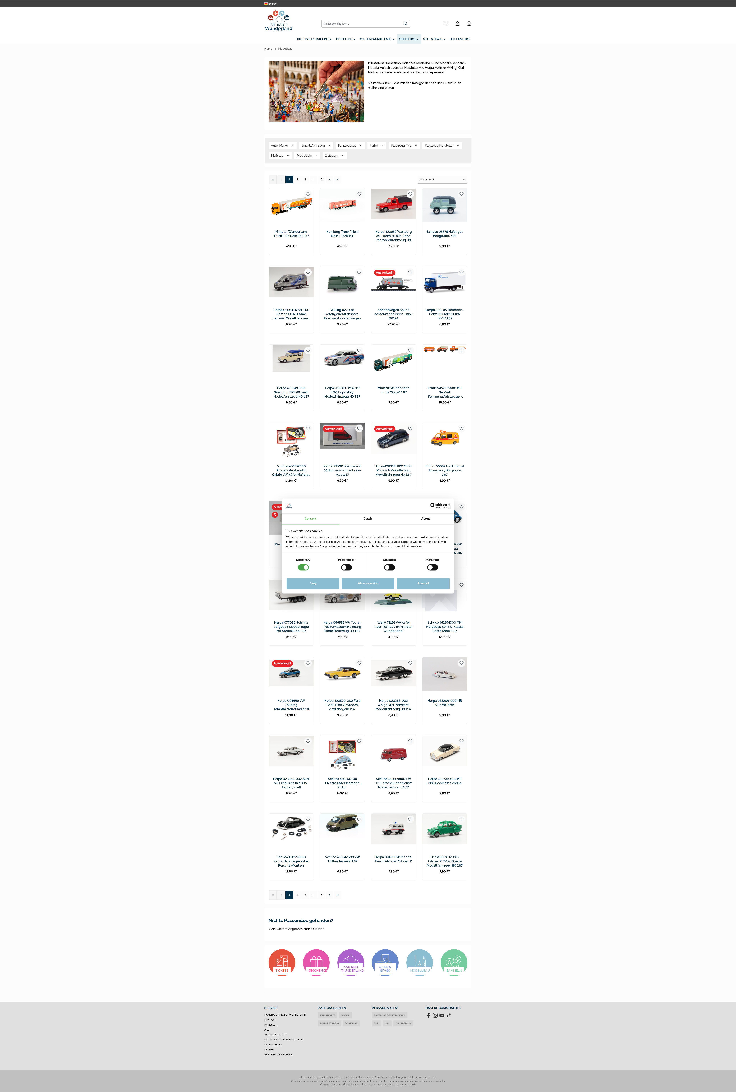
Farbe (374, 145)
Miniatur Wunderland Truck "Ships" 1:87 (394, 390)
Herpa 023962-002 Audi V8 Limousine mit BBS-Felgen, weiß (291, 783)
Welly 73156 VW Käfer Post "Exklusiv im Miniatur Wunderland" (394, 627)
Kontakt (270, 1019)
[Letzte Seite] (337, 179)
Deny (313, 583)
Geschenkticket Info (278, 1054)
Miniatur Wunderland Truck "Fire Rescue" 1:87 (291, 234)
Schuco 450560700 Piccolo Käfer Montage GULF (342, 783)
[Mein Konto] (457, 23)
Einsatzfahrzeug (313, 145)
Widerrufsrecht (275, 1034)
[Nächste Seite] (329, 179)
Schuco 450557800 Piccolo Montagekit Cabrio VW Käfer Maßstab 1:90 (291, 470)
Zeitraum (332, 155)
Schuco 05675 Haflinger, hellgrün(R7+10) (445, 234)
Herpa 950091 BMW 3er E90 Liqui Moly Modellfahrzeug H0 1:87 (342, 392)
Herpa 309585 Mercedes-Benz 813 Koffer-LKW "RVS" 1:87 (445, 314)
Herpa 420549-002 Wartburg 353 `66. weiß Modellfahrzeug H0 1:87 (291, 392)
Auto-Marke (280, 145)
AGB (266, 1029)
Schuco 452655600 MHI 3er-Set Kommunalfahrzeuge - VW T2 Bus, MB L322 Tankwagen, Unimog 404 (444, 392)
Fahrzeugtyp (347, 145)
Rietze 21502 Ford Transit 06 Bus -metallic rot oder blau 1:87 (342, 470)
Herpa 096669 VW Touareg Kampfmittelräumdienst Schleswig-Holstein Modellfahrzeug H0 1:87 (291, 705)
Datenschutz (273, 1044)
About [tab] (425, 518)
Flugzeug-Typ (401, 145)
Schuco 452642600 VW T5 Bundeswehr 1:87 (342, 859)
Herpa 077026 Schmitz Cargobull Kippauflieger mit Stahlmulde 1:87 (291, 627)
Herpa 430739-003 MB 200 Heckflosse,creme (445, 781)
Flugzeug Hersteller (439, 145)
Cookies (269, 1049)
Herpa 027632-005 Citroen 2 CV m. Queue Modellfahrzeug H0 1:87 (445, 861)
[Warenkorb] (468, 23)
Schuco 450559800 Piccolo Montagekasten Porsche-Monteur (291, 861)
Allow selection (368, 583)
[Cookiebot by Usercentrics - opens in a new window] (433, 506)
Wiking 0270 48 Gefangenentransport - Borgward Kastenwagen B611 (342, 314)
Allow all (423, 583)
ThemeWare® (408, 1084)
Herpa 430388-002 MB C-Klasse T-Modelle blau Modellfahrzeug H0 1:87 (394, 470)
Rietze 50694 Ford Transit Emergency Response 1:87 (445, 470)
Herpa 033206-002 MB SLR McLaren (445, 703)
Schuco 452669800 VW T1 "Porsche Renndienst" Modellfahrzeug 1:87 (393, 783)
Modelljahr (305, 155)
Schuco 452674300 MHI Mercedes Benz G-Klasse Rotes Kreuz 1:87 (444, 627)
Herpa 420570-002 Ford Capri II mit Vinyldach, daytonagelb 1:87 (342, 705)
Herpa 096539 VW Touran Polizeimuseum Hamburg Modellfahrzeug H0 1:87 (342, 627)
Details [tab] (368, 518)
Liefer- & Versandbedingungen (283, 1039)
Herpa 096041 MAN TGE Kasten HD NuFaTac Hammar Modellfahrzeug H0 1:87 (291, 314)
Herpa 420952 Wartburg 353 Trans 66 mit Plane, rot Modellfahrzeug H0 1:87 (393, 236)
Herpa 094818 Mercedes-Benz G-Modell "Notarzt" (393, 859)
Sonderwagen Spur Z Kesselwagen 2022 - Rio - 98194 (394, 314)
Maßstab (277, 155)
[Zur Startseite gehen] (278, 20)
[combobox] (361, 24)
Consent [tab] (310, 518)
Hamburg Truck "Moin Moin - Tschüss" (342, 234)
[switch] (346, 567)
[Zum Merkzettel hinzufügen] (308, 194)
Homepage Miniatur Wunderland (285, 1014)
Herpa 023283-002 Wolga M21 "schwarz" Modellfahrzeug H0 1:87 (394, 705)
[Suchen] (405, 24)
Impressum (271, 1024)
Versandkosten (358, 1077)
